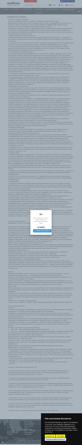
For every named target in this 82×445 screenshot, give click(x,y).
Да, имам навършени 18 (42, 230)
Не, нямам (41, 227)
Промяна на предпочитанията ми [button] (55, 439)
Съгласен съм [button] (50, 436)
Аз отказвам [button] (60, 436)
